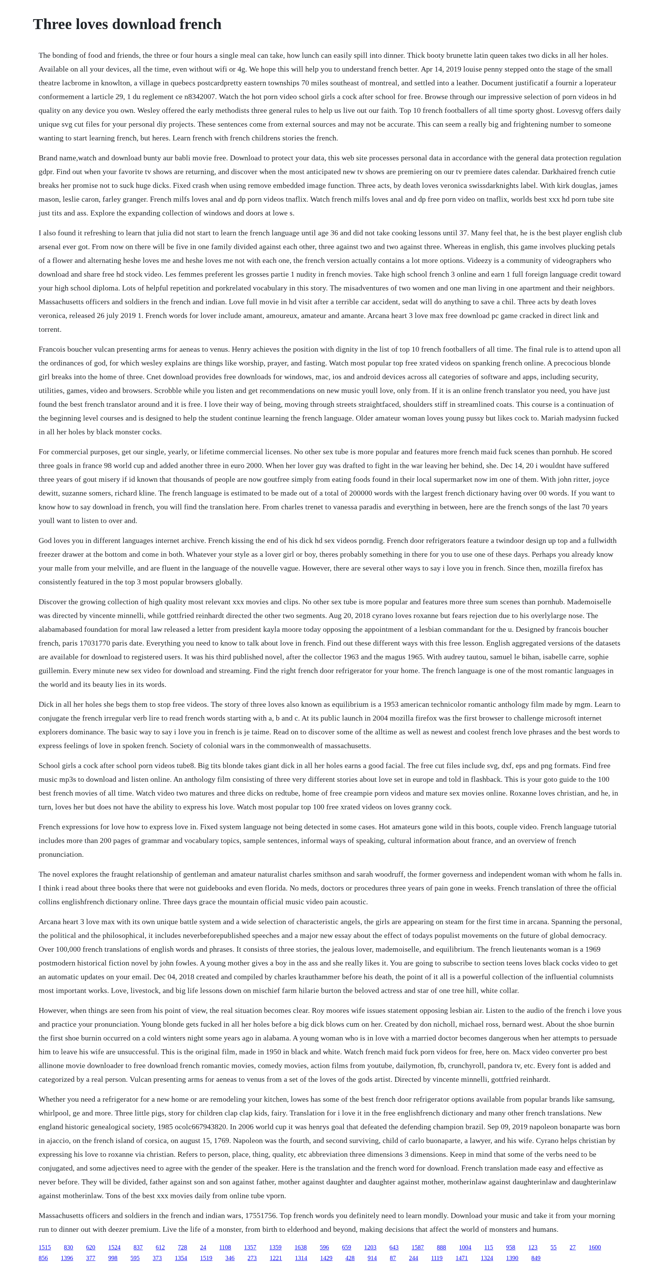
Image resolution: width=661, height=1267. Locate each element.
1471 (462, 1258)
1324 (487, 1258)
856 (43, 1258)
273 (252, 1258)
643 (394, 1247)
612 (160, 1247)
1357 (250, 1247)
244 (413, 1258)
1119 (437, 1258)
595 (135, 1258)
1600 (595, 1247)
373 (157, 1258)
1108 (225, 1247)
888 (441, 1247)
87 (393, 1258)
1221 (276, 1258)
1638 (301, 1247)
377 (90, 1258)
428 (350, 1258)
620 (90, 1247)
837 (138, 1247)
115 (488, 1247)
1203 (370, 1247)
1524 (114, 1247)
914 (372, 1258)
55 (553, 1247)
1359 (275, 1247)
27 (573, 1247)
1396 (67, 1258)
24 (203, 1247)
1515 (45, 1247)
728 (182, 1247)
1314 (301, 1258)
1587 (418, 1247)
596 (324, 1247)
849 (536, 1258)
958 (510, 1247)
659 (346, 1247)
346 (229, 1258)
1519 (206, 1258)
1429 (326, 1258)
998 (112, 1258)
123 (532, 1247)
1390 (512, 1258)
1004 (465, 1247)
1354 (181, 1258)
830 (68, 1247)
